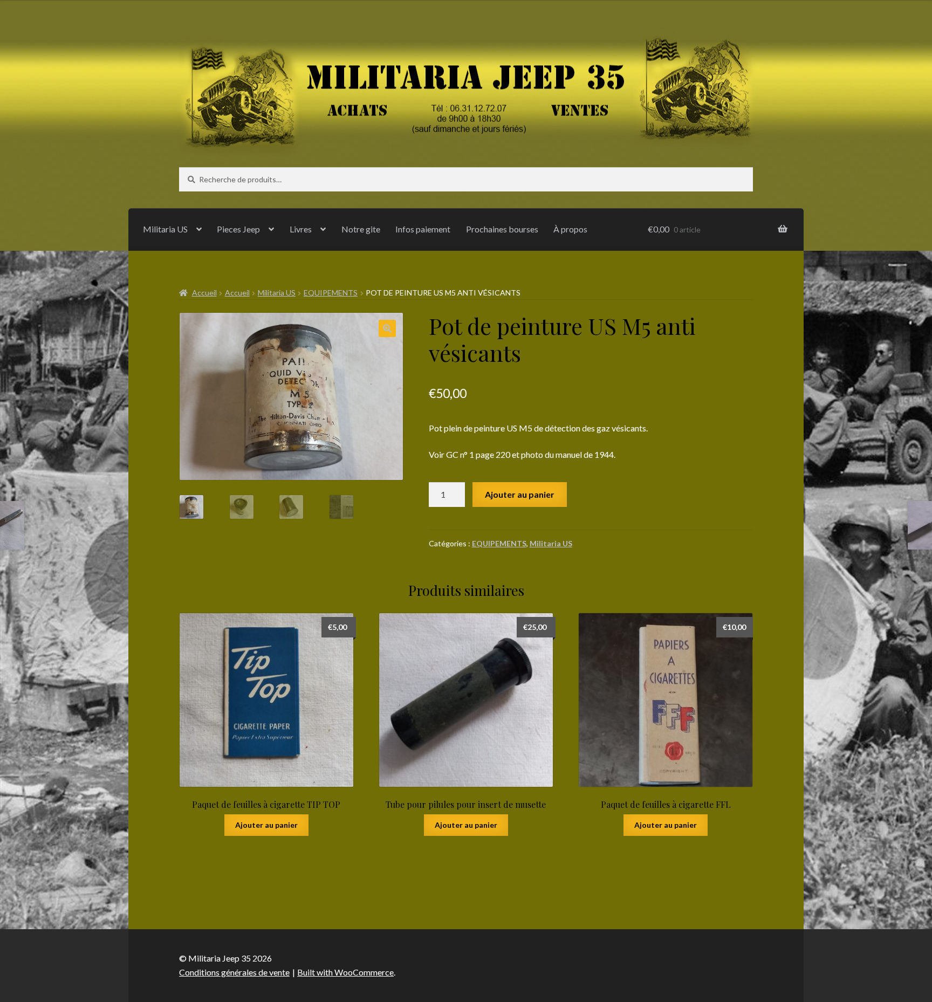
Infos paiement (422, 229)
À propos (570, 229)
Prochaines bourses (502, 229)
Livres (301, 229)
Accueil (204, 292)
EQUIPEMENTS (331, 292)
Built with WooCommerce (345, 972)
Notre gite (360, 229)
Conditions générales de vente (234, 972)
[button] (387, 328)
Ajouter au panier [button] (266, 824)
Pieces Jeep (238, 229)
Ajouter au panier (519, 494)
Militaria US (165, 229)
